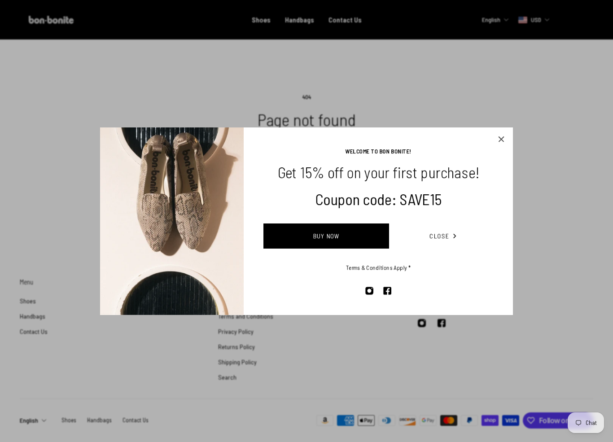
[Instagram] (369, 290)
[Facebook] (387, 290)
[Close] (501, 139)
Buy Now (326, 236)
